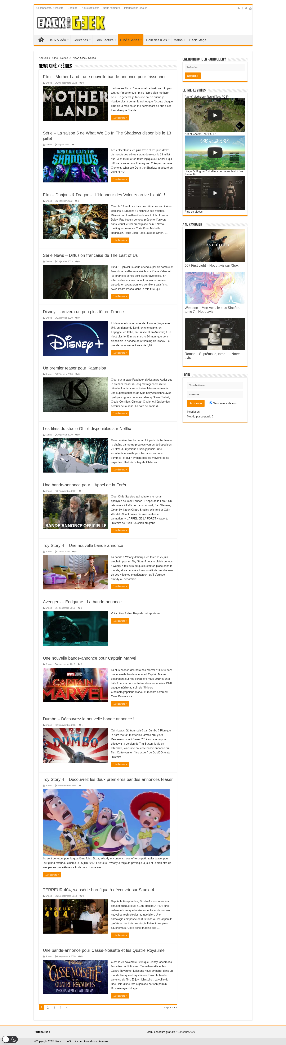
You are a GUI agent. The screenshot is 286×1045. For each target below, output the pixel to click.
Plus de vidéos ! (194, 211)
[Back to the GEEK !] (71, 22)
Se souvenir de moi (224, 403)
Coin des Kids (156, 40)
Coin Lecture (104, 40)
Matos (178, 40)
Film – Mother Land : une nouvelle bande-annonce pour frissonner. (105, 76)
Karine (48, 144)
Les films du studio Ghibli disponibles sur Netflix (87, 428)
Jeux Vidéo (57, 40)
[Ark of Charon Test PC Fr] (215, 153)
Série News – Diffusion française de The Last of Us (90, 255)
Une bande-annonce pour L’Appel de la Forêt (84, 485)
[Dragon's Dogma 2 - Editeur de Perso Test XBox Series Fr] (215, 193)
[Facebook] (242, 8)
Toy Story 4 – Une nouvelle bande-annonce (83, 545)
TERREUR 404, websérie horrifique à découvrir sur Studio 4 (98, 889)
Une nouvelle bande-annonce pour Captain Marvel (89, 658)
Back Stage (197, 40)
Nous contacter (90, 7)
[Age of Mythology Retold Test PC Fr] (215, 115)
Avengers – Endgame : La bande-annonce (82, 601)
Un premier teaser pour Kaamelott (74, 368)
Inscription (193, 411)
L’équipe (72, 7)
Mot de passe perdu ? (200, 416)
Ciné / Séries (129, 40)
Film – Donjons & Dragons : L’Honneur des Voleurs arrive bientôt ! (104, 194)
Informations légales (135, 7)
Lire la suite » (120, 117)
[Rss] (238, 8)
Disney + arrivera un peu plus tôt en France (83, 311)
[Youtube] (250, 8)
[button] (10, 1039)
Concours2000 (186, 1031)
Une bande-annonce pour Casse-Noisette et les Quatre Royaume (104, 950)
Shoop (48, 82)
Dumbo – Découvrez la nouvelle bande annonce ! (88, 719)
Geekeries (80, 40)
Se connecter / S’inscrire (49, 7)
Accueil (41, 39)
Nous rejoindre (111, 7)
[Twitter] (246, 8)
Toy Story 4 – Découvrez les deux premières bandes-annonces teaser (108, 779)
